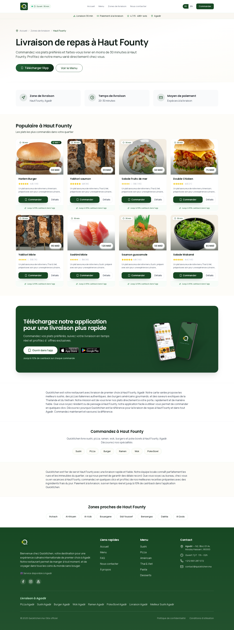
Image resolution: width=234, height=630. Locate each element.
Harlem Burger (27, 179)
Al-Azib (88, 516)
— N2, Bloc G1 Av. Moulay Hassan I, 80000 (197, 548)
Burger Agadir (62, 604)
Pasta (143, 569)
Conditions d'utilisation (201, 618)
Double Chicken (183, 179)
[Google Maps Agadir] (38, 581)
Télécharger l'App (37, 68)
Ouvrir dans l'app (42, 350)
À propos (105, 569)
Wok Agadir (79, 604)
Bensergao (147, 516)
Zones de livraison (117, 6)
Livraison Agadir (138, 604)
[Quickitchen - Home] (24, 6)
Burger (107, 451)
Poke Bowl (152, 451)
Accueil (91, 6)
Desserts (145, 575)
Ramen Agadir (96, 604)
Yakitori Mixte (27, 254)
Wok (137, 451)
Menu (101, 6)
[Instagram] (31, 581)
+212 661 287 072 (194, 560)
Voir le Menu (69, 68)
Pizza (92, 451)
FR (185, 6)
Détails (55, 199)
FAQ (102, 558)
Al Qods (180, 516)
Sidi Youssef (126, 516)
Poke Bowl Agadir (117, 604)
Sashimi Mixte (78, 254)
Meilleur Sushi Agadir (162, 604)
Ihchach (53, 516)
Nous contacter (138, 6)
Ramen (122, 451)
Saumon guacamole (134, 254)
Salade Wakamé (183, 254)
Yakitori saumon (80, 179)
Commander (205, 6)
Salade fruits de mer (134, 179)
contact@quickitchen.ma (198, 566)
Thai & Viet (146, 563)
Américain (146, 558)
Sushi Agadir (44, 604)
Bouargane (106, 516)
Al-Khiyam (71, 516)
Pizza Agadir (27, 604)
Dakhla (164, 516)
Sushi (78, 451)
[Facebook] (23, 581)
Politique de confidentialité (171, 618)
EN (191, 6)
